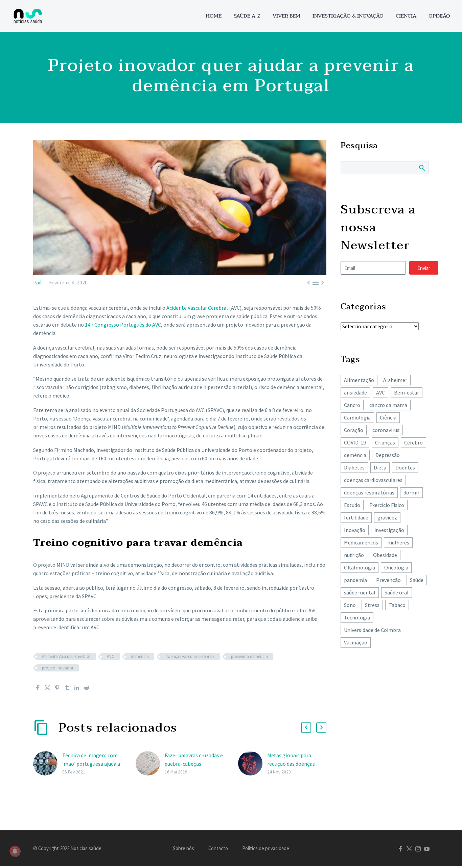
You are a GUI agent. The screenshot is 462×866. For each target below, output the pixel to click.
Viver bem (286, 16)
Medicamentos (361, 542)
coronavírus (385, 430)
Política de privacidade (265, 848)
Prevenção (388, 580)
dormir (411, 492)
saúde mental (359, 592)
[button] (306, 727)
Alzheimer (395, 380)
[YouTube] (427, 848)
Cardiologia (357, 417)
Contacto (218, 848)
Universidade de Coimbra (372, 630)
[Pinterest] (57, 687)
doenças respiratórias (369, 492)
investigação (389, 530)
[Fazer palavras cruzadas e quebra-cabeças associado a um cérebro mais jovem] (150, 763)
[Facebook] (37, 687)
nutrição (354, 555)
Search (421, 167)
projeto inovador (57, 668)
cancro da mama (388, 405)
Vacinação (355, 642)
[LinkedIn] (76, 687)
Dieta (380, 467)
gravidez (387, 517)
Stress (372, 605)
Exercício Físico (386, 505)
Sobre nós (183, 848)
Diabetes (354, 467)
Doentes (405, 467)
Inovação (354, 530)
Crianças (385, 442)
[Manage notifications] (14, 851)
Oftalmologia (359, 567)
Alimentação (359, 380)
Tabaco (397, 605)
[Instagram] (418, 848)
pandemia (355, 580)
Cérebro (413, 442)
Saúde (416, 580)
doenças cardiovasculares (373, 480)
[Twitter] (47, 687)
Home (214, 16)
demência (140, 656)
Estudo (352, 505)
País (38, 282)
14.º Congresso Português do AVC (123, 324)
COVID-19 (355, 442)
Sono (350, 605)
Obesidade (385, 555)
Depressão (387, 455)
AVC (110, 656)
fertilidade (356, 517)
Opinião (439, 16)
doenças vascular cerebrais (189, 656)
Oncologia (396, 567)
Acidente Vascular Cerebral (197, 307)
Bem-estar (406, 392)
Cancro (352, 405)
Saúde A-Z (247, 16)
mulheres (398, 542)
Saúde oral (397, 592)
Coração (353, 430)
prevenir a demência (249, 656)
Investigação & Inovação (348, 16)
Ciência (406, 16)
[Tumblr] (67, 687)
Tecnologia (357, 617)
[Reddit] (86, 687)
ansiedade (355, 392)
